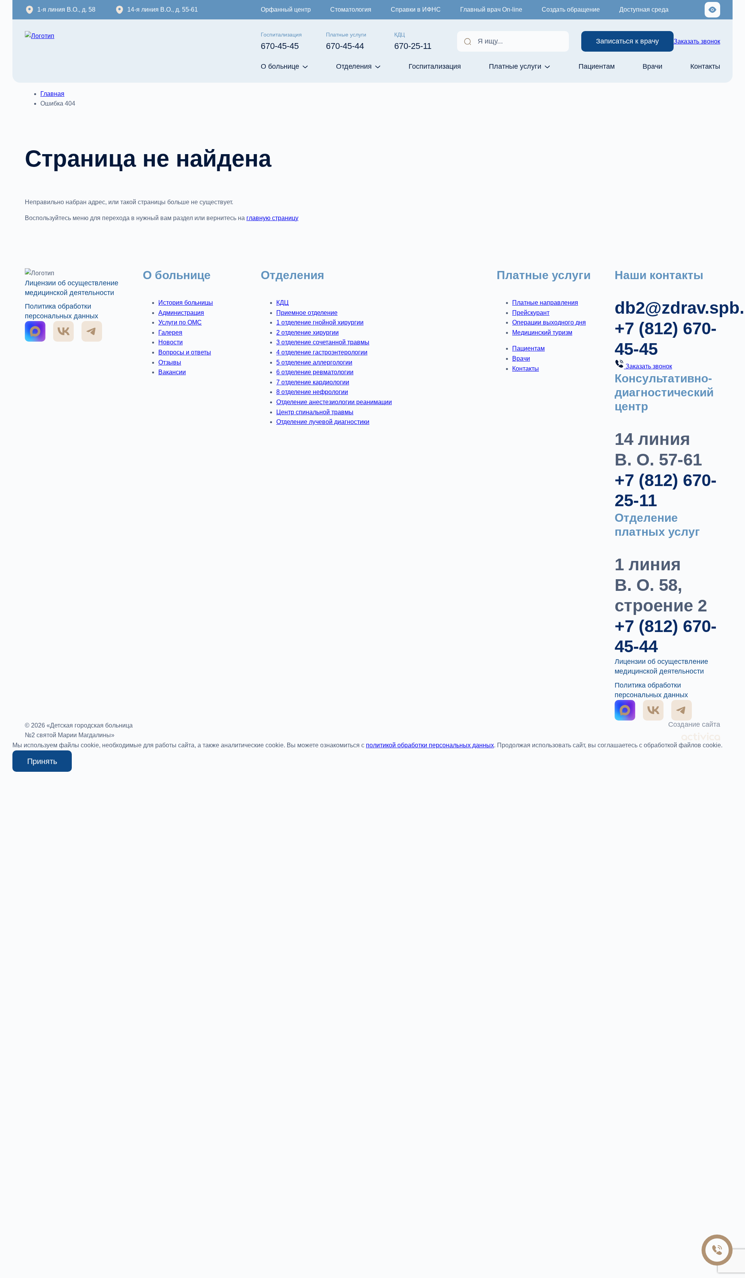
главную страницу (272, 218)
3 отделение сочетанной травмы (322, 342)
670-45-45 (281, 41)
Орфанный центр (286, 9)
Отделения (354, 66)
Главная (52, 93)
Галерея (170, 332)
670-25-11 (412, 41)
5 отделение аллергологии (314, 362)
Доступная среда (644, 9)
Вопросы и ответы (184, 352)
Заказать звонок (697, 41)
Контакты (705, 66)
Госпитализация (435, 66)
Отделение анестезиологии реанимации (334, 402)
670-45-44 (346, 41)
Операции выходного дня (549, 322)
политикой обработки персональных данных (430, 745)
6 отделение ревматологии (314, 372)
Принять (42, 761)
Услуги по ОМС (180, 322)
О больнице (280, 66)
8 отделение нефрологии (312, 392)
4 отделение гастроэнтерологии (321, 352)
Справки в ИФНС (416, 9)
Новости (170, 342)
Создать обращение (571, 9)
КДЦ (282, 302)
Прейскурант (530, 312)
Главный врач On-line (491, 9)
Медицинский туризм (542, 332)
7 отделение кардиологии (312, 382)
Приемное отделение (307, 312)
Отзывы (169, 362)
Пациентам (597, 66)
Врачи (652, 66)
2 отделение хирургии (307, 332)
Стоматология (350, 9)
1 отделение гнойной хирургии (320, 322)
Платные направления (545, 302)
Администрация (181, 312)
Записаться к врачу (627, 41)
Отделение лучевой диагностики (322, 421)
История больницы (185, 302)
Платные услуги (515, 66)
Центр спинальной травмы (314, 412)
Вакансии (172, 372)
